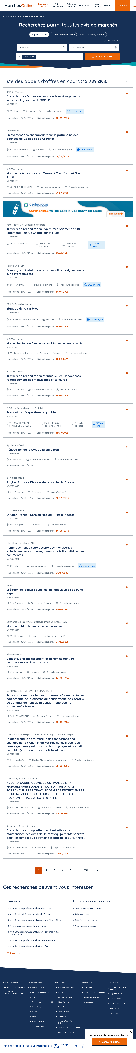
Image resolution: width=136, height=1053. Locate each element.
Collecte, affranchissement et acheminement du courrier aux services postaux (40, 660)
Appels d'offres (9, 16)
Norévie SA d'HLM (15, 265)
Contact (108, 5)
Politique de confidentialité (42, 1002)
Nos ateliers (114, 1008)
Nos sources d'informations (94, 992)
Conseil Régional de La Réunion (22, 778)
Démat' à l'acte (63, 1012)
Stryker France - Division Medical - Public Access (40, 482)
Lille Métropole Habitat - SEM (21, 543)
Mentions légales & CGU (41, 992)
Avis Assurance (82, 914)
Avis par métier (89, 1007)
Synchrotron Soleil (15, 445)
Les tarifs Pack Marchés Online (67, 1022)
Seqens (10, 585)
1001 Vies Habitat (15, 169)
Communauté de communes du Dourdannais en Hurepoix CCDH (37, 622)
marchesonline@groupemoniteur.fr (17, 987)
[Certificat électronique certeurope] (68, 209)
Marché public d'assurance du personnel (35, 626)
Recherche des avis (91, 997)
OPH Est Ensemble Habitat (19, 304)
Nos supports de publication (69, 1027)
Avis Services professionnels (89, 908)
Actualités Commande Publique (118, 988)
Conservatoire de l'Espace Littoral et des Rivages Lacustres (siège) (40, 734)
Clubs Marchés (115, 998)
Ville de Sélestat (14, 654)
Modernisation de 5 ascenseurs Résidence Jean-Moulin (45, 343)
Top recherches (38, 1026)
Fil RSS (34, 1012)
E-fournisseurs (63, 1002)
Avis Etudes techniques (86, 920)
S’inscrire (122, 5)
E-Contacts (62, 1016)
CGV (33, 997)
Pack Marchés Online (66, 988)
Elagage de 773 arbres (22, 308)
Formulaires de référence (120, 1003)
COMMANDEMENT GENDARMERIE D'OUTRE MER (30, 691)
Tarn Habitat (13, 130)
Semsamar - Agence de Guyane (22, 826)
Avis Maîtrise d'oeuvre (85, 926)
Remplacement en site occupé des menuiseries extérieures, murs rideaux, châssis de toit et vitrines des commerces (45, 551)
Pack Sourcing (63, 992)
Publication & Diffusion (66, 1007)
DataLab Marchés (65, 997)
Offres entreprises (57, 5)
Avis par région (89, 1002)
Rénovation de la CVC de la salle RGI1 (33, 449)
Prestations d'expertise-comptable (31, 412)
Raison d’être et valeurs (41, 988)
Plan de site (114, 1013)
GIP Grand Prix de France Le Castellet (25, 408)
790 (86, 870)
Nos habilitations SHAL (66, 1032)
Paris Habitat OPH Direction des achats (26, 224)
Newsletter (36, 1016)
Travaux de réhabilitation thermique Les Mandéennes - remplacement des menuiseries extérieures (45, 378)
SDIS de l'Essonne (15, 92)
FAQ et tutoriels (116, 994)
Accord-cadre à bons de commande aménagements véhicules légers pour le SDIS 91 (43, 98)
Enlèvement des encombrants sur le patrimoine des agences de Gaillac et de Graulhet (42, 137)
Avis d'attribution (38, 1021)
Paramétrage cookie (40, 1007)
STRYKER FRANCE (15, 478)
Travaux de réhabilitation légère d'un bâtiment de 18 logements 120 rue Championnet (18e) (43, 231)
